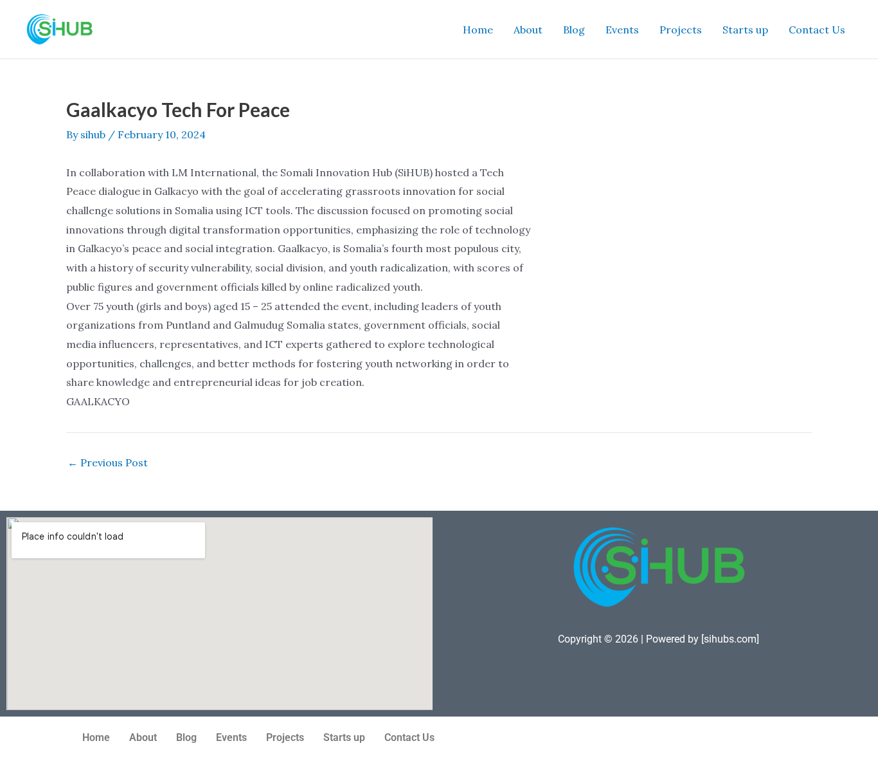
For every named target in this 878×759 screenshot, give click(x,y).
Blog (574, 29)
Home (478, 29)
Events (622, 29)
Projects (680, 29)
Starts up (745, 29)
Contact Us (817, 29)
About (528, 29)
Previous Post (107, 462)
